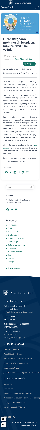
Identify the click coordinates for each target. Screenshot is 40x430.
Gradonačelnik (14, 235)
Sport (31, 59)
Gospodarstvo (13, 231)
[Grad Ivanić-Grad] (18, 293)
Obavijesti (24, 59)
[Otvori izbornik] (37, 7)
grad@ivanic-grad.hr (17, 337)
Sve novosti (12, 225)
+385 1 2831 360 (10, 334)
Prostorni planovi (15, 251)
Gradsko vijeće (14, 241)
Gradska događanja (16, 238)
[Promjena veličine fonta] (3, 424)
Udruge (11, 261)
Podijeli (29, 64)
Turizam (11, 258)
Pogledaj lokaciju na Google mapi (19, 312)
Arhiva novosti (14, 268)
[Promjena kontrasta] (3, 419)
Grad (17, 59)
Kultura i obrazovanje (16, 245)
